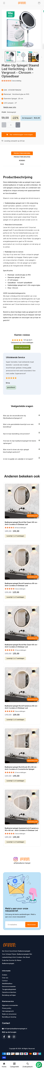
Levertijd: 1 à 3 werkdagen (15, 536)
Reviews (22, 160)
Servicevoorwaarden (9, 986)
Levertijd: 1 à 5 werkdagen (15, 719)
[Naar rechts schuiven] (41, 57)
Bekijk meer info (9, 107)
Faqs (22, 164)
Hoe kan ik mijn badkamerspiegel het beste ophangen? (19, 442)
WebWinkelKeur (7, 983)
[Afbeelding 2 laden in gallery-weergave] (22, 56)
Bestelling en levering (9, 1017)
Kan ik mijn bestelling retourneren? (16, 434)
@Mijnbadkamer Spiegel (22, 863)
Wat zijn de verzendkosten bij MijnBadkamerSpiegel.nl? (14, 417)
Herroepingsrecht (8, 1011)
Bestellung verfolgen (9, 995)
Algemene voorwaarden (10, 1005)
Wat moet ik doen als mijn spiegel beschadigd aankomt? (16, 451)
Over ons (5, 978)
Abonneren (31, 925)
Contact (5, 981)
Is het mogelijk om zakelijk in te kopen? (18, 459)
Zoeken (4, 975)
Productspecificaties (22, 157)
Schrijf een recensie (22, 347)
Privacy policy (6, 1008)
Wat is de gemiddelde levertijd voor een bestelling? (18, 425)
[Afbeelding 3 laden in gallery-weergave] (33, 56)
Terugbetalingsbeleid (9, 989)
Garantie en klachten (9, 992)
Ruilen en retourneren (9, 1014)
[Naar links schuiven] (2, 57)
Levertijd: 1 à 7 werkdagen (15, 658)
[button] (4, 3)
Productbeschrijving (22, 153)
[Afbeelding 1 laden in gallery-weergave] (10, 56)
